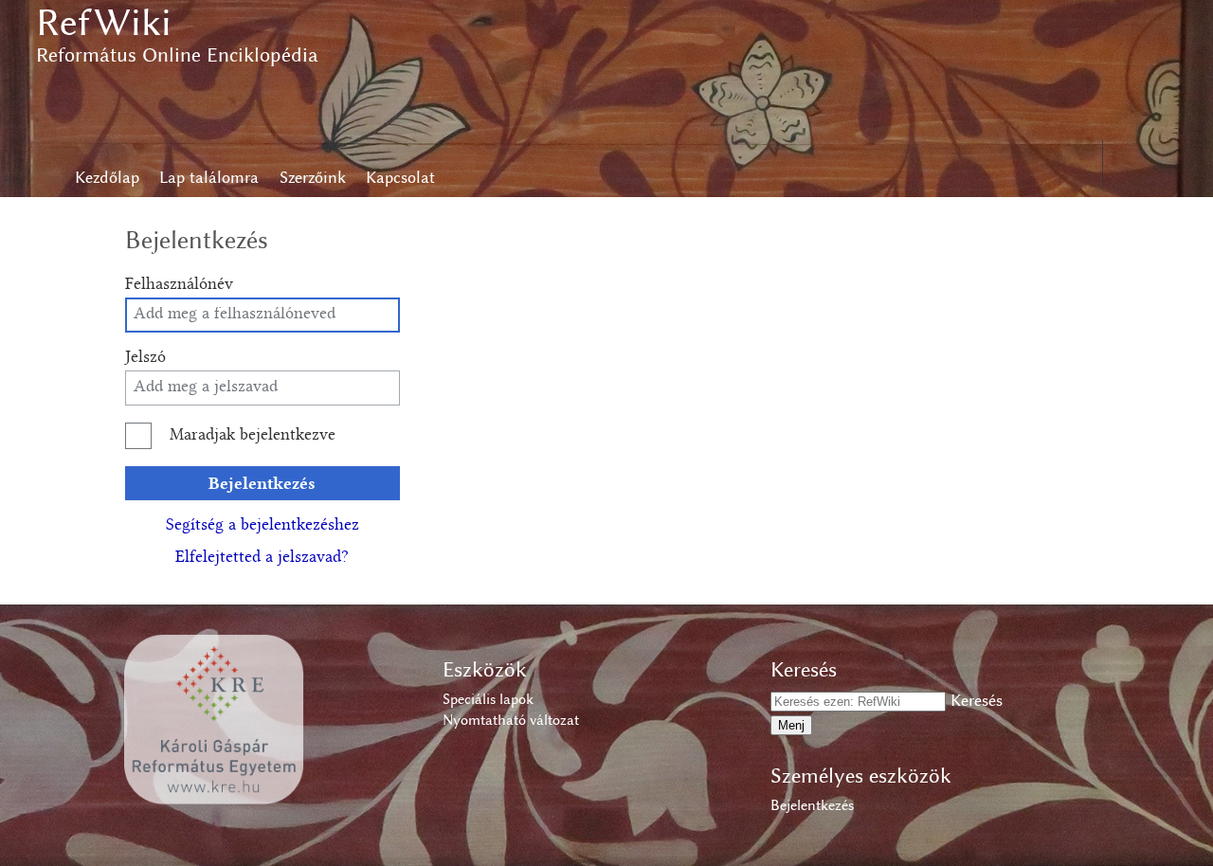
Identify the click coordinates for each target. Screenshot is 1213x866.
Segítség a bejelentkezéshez (262, 525)
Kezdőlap (107, 177)
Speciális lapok (488, 699)
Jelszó (145, 358)
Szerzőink (313, 177)
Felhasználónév (179, 285)
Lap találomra (209, 177)
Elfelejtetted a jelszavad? (262, 558)
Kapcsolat (400, 177)
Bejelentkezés (262, 483)
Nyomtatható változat (511, 720)
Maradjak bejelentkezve (252, 435)
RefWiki (104, 22)
